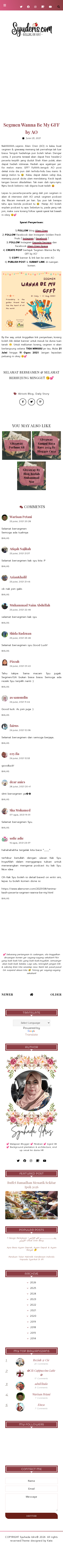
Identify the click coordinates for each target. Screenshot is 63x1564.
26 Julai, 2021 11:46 (20, 702)
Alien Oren (41, 230)
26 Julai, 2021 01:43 (20, 666)
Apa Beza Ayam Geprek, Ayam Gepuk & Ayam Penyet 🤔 (31, 1249)
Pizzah (14, 661)
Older (56, 994)
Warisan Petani (21, 517)
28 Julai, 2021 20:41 (20, 786)
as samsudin (19, 697)
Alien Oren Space (37, 246)
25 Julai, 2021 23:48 (20, 638)
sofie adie (17, 838)
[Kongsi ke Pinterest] (40, 401)
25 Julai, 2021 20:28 (20, 521)
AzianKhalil (18, 577)
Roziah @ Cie (41, 1360)
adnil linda (41, 1384)
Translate (31, 1034)
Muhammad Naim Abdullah (30, 605)
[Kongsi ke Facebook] (22, 401)
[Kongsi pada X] (31, 401)
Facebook (41, 238)
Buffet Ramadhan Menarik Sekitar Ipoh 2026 (31, 1185)
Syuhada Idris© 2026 (33, 1537)
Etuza (41, 1405)
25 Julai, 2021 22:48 (20, 609)
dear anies (17, 782)
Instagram (28, 238)
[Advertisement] (31, 79)
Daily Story (42, 394)
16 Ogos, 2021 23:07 (20, 842)
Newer (7, 994)
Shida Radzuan (20, 633)
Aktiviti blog (26, 394)
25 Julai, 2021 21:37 (20, 553)
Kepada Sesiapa (41, 242)
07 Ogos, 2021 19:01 (20, 814)
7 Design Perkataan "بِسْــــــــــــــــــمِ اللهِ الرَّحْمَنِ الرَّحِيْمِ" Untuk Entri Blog (31, 1239)
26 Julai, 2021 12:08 (20, 730)
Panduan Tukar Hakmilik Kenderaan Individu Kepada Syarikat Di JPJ (31, 1258)
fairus (14, 726)
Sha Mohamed (20, 810)
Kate (49, 1540)
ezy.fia (14, 754)
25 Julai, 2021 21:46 (20, 581)
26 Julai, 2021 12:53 (20, 758)
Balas (5, 538)
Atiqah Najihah (20, 549)
